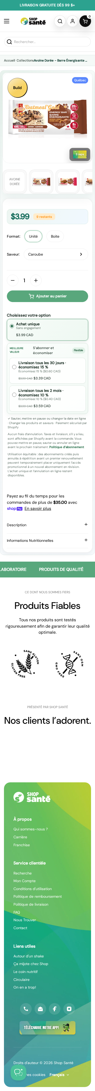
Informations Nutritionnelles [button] (30, 540)
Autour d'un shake (28, 956)
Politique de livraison (30, 904)
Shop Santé (63, 1062)
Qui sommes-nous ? (30, 829)
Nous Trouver (24, 920)
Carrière (20, 837)
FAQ (16, 912)
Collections (25, 60)
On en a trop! (24, 987)
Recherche (22, 873)
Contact (20, 927)
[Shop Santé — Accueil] (31, 797)
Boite (55, 236)
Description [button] (16, 525)
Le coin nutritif (25, 971)
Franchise (21, 845)
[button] (60, 21)
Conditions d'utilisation (32, 888)
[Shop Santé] (33, 21)
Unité (33, 236)
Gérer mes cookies (29, 1074)
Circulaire (21, 979)
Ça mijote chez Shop (30, 963)
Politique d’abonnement (66, 447)
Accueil (9, 60)
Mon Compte (24, 880)
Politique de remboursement (37, 896)
